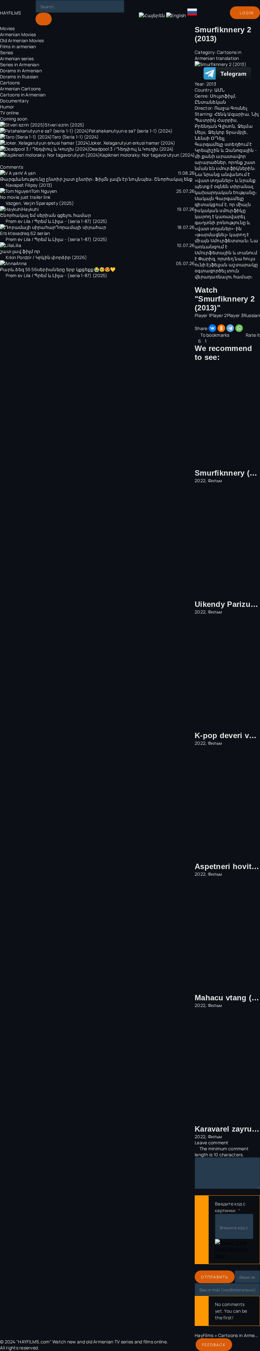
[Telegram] (230, 328)
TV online (9, 113)
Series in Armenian (19, 65)
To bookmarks (214, 335)
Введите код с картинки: (230, 1207)
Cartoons (10, 83)
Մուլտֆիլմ (222, 96)
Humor (7, 107)
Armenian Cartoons (20, 89)
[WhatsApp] (239, 328)
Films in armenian (18, 46)
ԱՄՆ (219, 90)
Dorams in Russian (19, 77)
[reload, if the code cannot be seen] (234, 1249)
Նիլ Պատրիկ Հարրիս (227, 117)
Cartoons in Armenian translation (218, 55)
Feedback (214, 1345)
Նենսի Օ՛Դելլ (209, 138)
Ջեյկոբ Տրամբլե (227, 132)
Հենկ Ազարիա (231, 114)
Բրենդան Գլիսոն (215, 126)
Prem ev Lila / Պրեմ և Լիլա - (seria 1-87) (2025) (56, 221)
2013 (211, 84)
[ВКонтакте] (212, 328)
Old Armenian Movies (22, 40)
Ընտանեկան (210, 102)
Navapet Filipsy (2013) (29, 185)
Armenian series (17, 58)
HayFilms (204, 1335)
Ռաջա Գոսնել (230, 108)
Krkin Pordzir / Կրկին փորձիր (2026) (46, 257)
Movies (7, 28)
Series (6, 52)
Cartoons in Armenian (23, 95)
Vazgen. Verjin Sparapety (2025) (40, 203)
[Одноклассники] (221, 328)
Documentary (14, 101)
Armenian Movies (18, 34)
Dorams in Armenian (21, 71)
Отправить (214, 1277)
